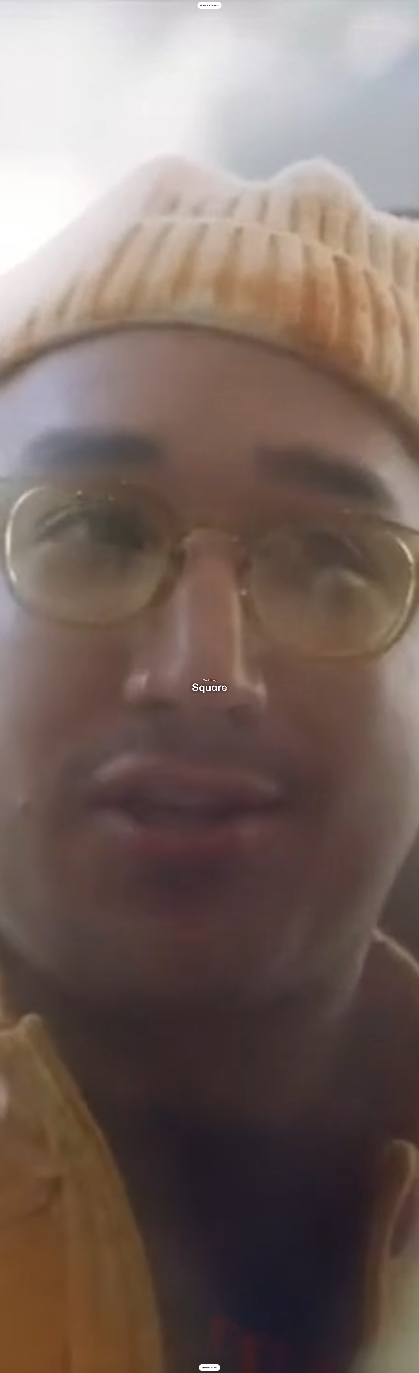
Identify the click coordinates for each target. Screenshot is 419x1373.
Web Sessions (209, 5)
